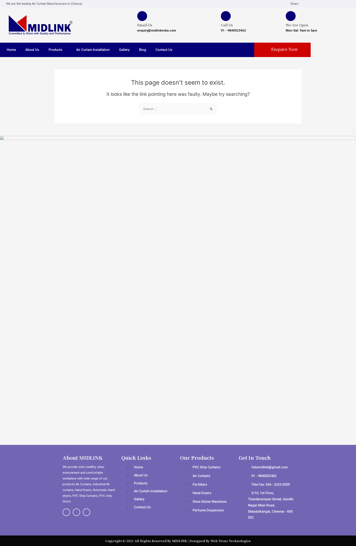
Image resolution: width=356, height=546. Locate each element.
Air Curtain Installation (93, 50)
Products (55, 50)
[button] (282, 49)
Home (11, 50)
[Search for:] (178, 109)
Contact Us (164, 50)
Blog (142, 50)
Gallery (124, 50)
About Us (32, 50)
